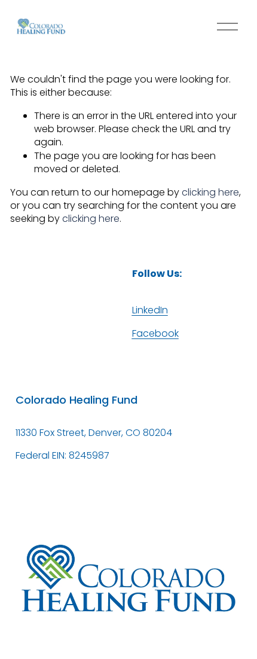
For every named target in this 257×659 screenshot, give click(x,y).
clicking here (210, 192)
